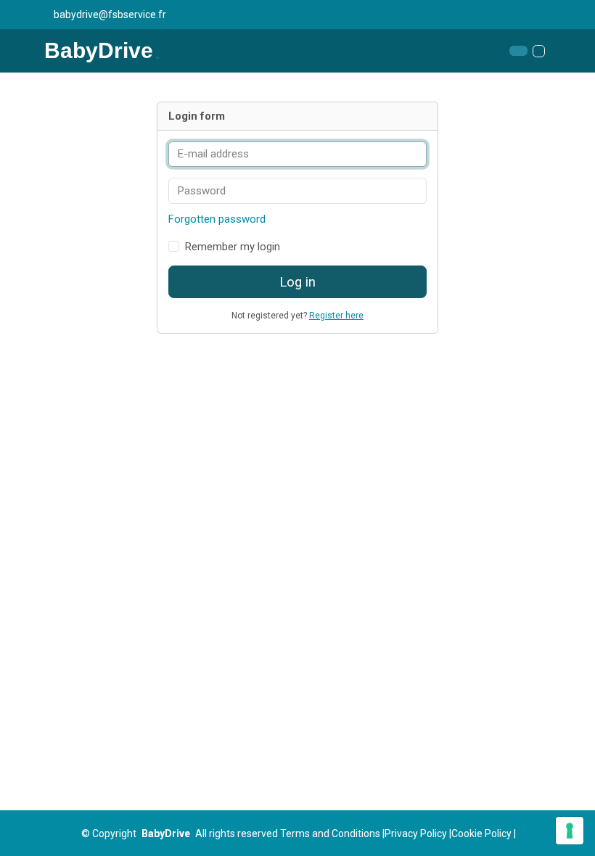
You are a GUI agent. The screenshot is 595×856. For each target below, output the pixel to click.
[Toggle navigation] (539, 51)
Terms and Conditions (330, 833)
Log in (297, 282)
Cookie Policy (481, 833)
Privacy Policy (416, 833)
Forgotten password (217, 219)
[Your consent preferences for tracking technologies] (569, 830)
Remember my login (232, 246)
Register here (336, 315)
